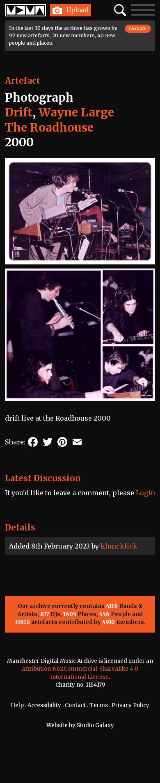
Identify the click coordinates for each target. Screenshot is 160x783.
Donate (138, 28)
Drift (18, 112)
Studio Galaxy (95, 725)
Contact (75, 705)
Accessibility (44, 705)
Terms (98, 705)
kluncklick (119, 546)
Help (17, 705)
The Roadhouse (49, 127)
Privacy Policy (130, 705)
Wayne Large (76, 112)
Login (145, 493)
